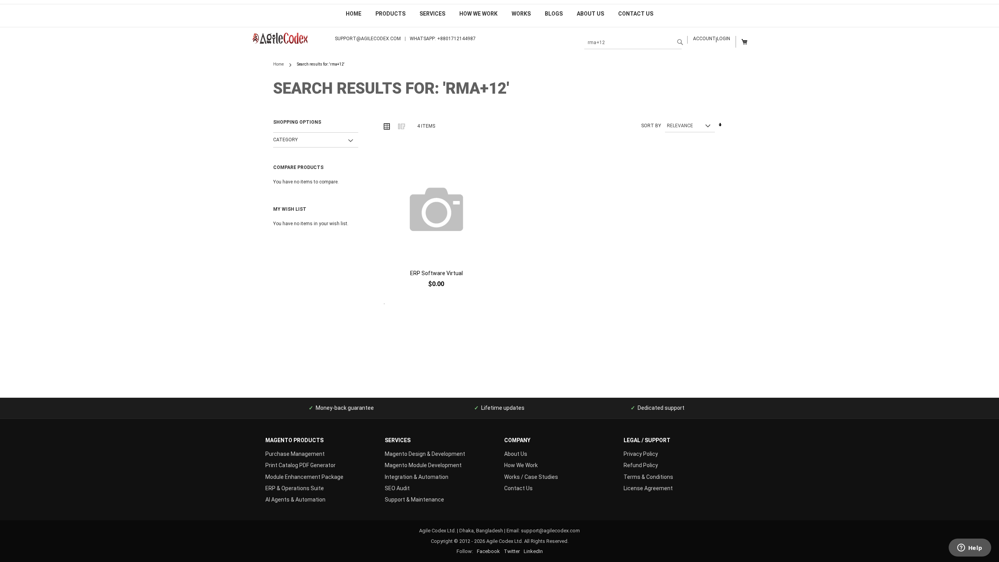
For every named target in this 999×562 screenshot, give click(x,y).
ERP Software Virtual (436, 273)
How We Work (478, 14)
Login (723, 38)
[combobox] (633, 42)
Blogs (554, 14)
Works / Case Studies (531, 477)
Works (521, 14)
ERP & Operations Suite (294, 488)
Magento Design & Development (425, 454)
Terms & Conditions (648, 477)
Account (704, 38)
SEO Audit (397, 488)
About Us (590, 14)
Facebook (488, 551)
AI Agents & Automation (295, 499)
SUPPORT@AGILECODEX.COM (368, 38)
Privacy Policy (641, 454)
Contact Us (635, 14)
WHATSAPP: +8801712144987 (443, 38)
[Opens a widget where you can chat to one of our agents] (969, 548)
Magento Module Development (423, 465)
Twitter (512, 551)
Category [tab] (285, 139)
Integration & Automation (416, 477)
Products (390, 14)
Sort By (651, 125)
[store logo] (288, 38)
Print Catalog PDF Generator (300, 465)
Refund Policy (641, 465)
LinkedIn (533, 551)
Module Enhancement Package (304, 477)
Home (353, 14)
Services (432, 14)
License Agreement (648, 488)
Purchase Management (295, 454)
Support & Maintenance (414, 499)
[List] (401, 126)
